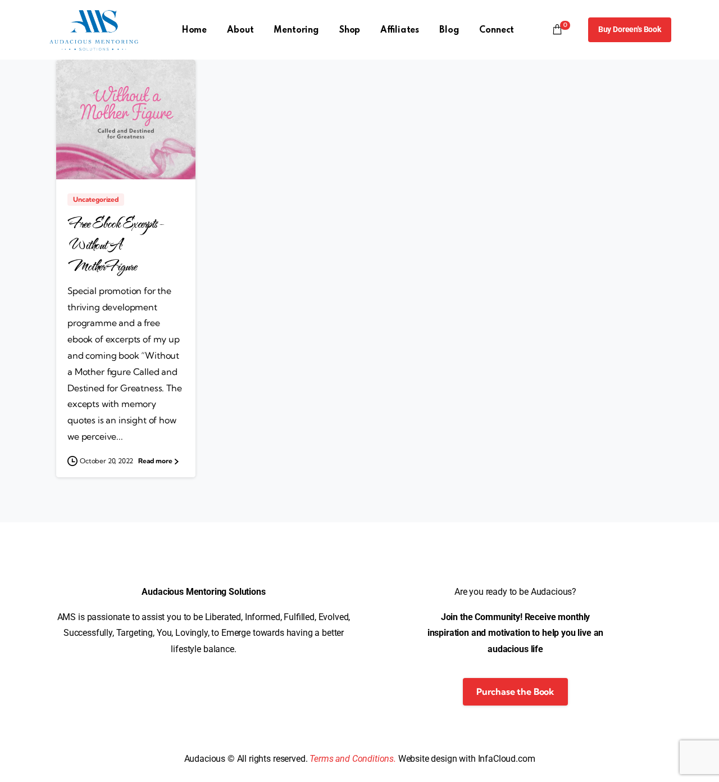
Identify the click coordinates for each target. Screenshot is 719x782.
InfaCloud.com (506, 758)
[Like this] (169, 157)
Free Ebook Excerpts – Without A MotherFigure (116, 245)
